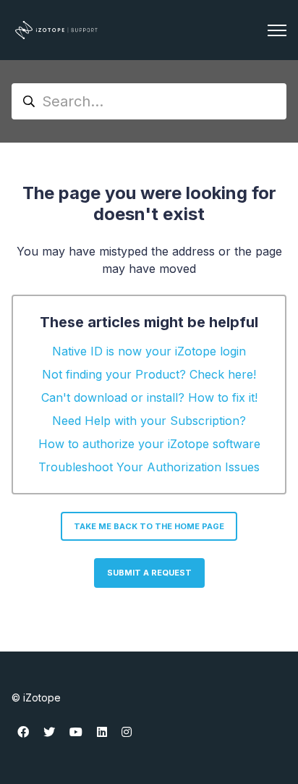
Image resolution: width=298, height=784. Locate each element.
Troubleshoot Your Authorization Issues (149, 467)
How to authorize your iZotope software (149, 444)
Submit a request (149, 573)
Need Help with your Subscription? (149, 420)
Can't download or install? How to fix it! (149, 397)
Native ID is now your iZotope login (149, 351)
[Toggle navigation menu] (277, 30)
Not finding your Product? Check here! (149, 374)
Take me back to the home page (149, 526)
